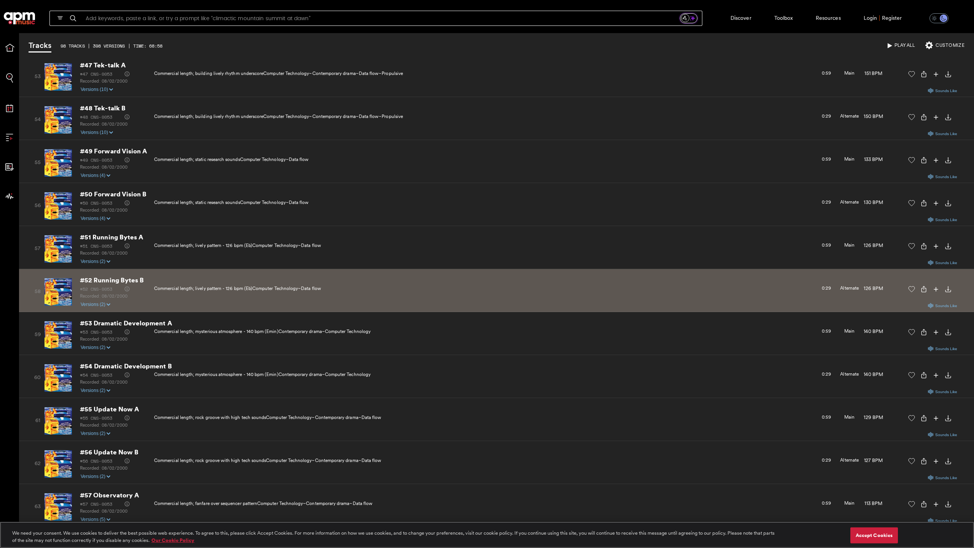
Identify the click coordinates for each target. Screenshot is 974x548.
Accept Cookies (874, 535)
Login (870, 18)
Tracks (40, 45)
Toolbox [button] (783, 18)
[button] (934, 18)
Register (892, 18)
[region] (487, 535)
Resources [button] (828, 18)
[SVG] (60, 17)
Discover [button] (740, 18)
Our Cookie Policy (172, 540)
